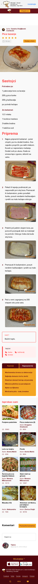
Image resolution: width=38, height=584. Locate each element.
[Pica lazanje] (20, 171)
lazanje (10, 355)
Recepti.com (3, 570)
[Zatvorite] (1, 4)
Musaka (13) (10, 499)
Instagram (25, 576)
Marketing (9, 571)
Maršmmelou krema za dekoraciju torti (19, 372)
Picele (28, 443)
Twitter (12, 576)
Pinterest (32, 576)
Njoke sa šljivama (12, 388)
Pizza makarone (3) (28, 417)
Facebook (6, 576)
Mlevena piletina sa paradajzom (18, 384)
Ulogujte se (25, 11)
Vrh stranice (18, 559)
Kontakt (16, 571)
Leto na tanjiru (10, 443)
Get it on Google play (26, 564)
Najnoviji (10, 366)
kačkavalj (21, 352)
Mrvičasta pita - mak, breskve (17, 391)
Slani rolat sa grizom (28, 470)
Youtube (18, 576)
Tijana (13, 545)
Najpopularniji (27, 366)
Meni (19, 581)
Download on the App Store (13, 564)
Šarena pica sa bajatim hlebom (10, 470)
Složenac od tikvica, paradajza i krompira (28, 499)
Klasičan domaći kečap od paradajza (19, 380)
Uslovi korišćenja (29, 569)
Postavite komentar (27, 526)
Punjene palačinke (10, 417)
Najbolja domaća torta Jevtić (16, 376)
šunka (10, 352)
